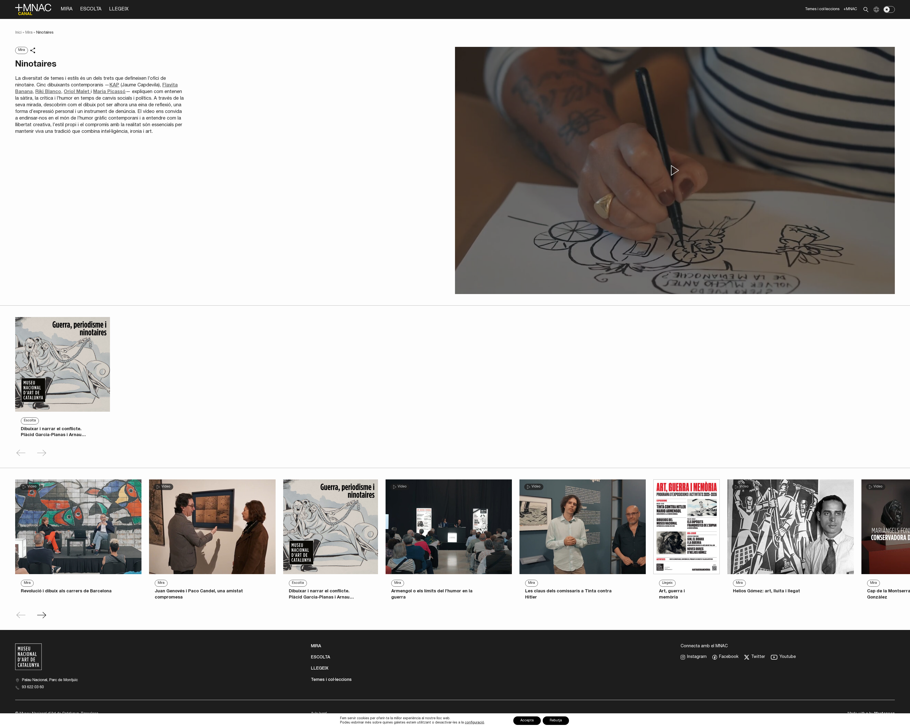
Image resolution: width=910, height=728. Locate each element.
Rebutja (556, 720)
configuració (474, 722)
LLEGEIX (118, 9)
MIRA (67, 9)
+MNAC (850, 9)
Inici (18, 33)
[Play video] (675, 170)
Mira (28, 33)
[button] (41, 615)
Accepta (527, 720)
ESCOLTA (90, 9)
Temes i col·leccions (822, 9)
